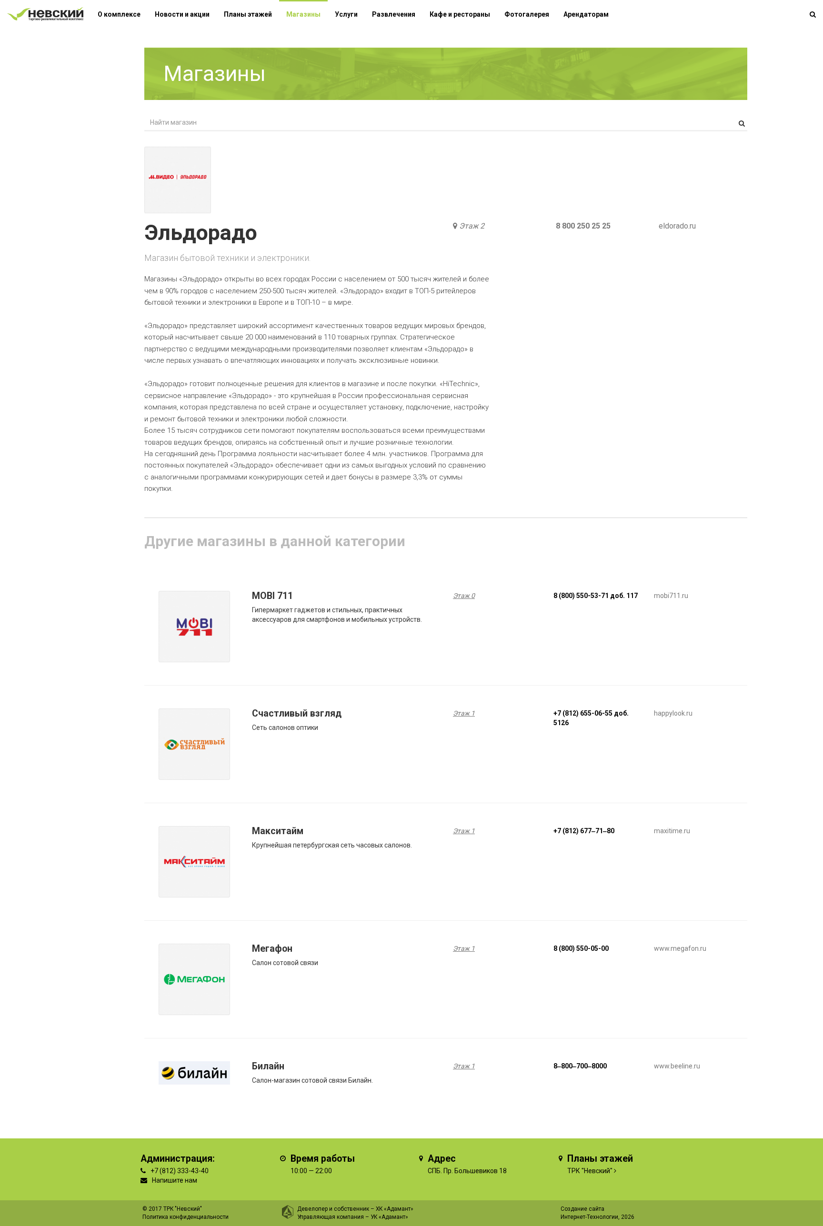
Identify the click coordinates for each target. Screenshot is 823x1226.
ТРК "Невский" (589, 1171)
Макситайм (277, 831)
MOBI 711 (272, 595)
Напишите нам (174, 1180)
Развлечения (393, 14)
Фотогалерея (526, 14)
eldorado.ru (677, 225)
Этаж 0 (464, 595)
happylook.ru (673, 713)
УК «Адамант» (389, 1217)
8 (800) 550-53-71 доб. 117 (595, 595)
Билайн (268, 1066)
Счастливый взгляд (296, 713)
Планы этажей (248, 14)
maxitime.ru (672, 831)
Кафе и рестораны (460, 14)
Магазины (303, 14)
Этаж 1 (464, 713)
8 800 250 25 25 (583, 225)
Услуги (346, 14)
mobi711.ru (671, 595)
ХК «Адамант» (394, 1209)
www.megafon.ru (680, 948)
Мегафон (272, 948)
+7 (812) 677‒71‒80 (583, 831)
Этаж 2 (471, 225)
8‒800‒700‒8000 (580, 1066)
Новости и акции (182, 14)
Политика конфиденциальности (185, 1217)
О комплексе (119, 14)
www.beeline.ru (677, 1066)
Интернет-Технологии (589, 1217)
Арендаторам (586, 14)
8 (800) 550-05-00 (581, 948)
